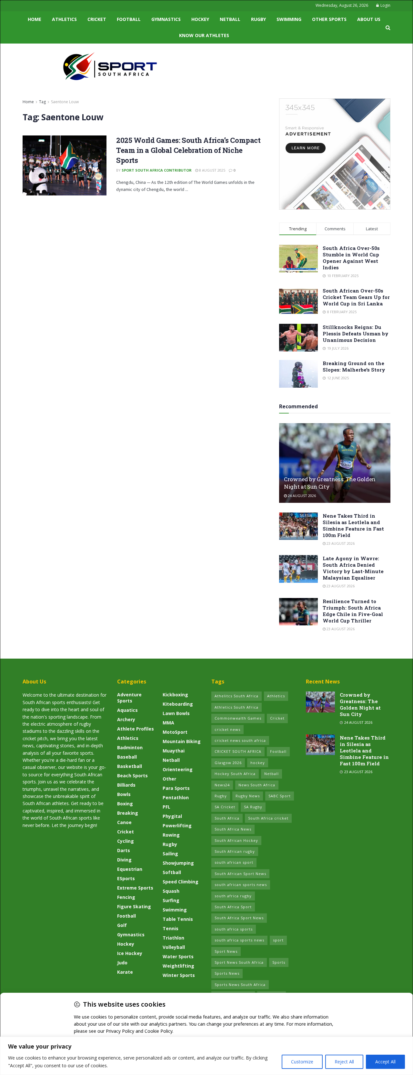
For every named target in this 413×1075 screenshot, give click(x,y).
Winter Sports (179, 975)
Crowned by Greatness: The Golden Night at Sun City (360, 704)
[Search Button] (388, 27)
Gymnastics (166, 19)
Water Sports (178, 956)
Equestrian (129, 869)
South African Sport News (240, 873)
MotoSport (175, 732)
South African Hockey (236, 840)
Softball (172, 872)
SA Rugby (253, 806)
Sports (278, 962)
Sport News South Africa (239, 962)
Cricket (96, 19)
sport (278, 940)
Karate (125, 972)
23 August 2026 (340, 543)
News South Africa (256, 784)
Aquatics (127, 710)
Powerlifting (177, 825)
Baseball (127, 757)
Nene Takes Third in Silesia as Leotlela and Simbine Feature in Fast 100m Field (353, 525)
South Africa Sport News (239, 917)
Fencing (126, 897)
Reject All (344, 1062)
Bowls (124, 794)
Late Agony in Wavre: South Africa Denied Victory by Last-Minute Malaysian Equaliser (353, 568)
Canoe (124, 822)
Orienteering (178, 769)
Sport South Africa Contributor (157, 170)
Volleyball (174, 947)
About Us (368, 19)
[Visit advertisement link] (334, 154)
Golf (122, 925)
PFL (166, 807)
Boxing (125, 804)
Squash (171, 891)
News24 (222, 784)
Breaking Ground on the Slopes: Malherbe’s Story (354, 366)
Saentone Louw (65, 102)
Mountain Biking (182, 741)
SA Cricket (225, 806)
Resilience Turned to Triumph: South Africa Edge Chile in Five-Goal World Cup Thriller (353, 611)
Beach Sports (132, 775)
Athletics (64, 19)
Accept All (385, 1062)
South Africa (227, 818)
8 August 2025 (211, 170)
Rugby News (248, 795)
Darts (123, 850)
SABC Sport (279, 795)
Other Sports (329, 19)
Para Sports (176, 788)
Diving (124, 860)
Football (129, 19)
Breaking (127, 813)
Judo (122, 963)
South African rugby (235, 851)
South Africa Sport (233, 906)
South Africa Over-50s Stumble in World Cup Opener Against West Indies (351, 258)
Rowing (171, 835)
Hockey (200, 19)
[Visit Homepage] (110, 66)
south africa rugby (233, 895)
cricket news (227, 729)
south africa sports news (239, 940)
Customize (302, 1062)
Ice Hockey (129, 953)
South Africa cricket (268, 818)
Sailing (170, 854)
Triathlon (173, 938)
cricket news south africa (240, 740)
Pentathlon (176, 797)
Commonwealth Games (238, 718)
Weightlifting (178, 966)
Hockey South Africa (235, 773)
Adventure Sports (129, 698)
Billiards (126, 785)
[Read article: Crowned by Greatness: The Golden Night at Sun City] (334, 463)
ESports (126, 878)
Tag (42, 102)
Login (384, 5)
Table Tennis (178, 919)
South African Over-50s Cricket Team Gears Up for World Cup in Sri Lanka (356, 297)
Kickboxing (175, 695)
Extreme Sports (135, 888)
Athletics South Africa (236, 707)
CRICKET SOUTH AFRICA (238, 751)
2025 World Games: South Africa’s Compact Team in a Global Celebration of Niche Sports (188, 150)
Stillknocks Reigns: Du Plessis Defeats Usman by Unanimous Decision (355, 333)
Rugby (258, 19)
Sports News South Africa (240, 984)
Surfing (171, 900)
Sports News (227, 973)
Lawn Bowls (176, 713)
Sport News (226, 951)
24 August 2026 (301, 495)
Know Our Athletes (204, 35)
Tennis (170, 928)
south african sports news (241, 884)
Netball (230, 19)
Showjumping (178, 863)
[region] (206, 1056)
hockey (257, 762)
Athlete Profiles (135, 729)
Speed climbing (180, 882)
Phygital (172, 816)
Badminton (130, 747)
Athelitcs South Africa (236, 695)
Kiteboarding (178, 704)
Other (169, 779)
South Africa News (233, 829)
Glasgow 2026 (228, 762)
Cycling (125, 841)
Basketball (129, 766)
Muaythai (174, 751)
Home (34, 19)
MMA (168, 723)
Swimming (289, 19)
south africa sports (234, 929)
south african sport (234, 862)
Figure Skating (134, 906)
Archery (126, 719)
